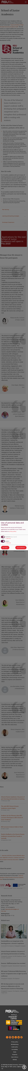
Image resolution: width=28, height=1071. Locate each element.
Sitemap (15, 1059)
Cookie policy (14, 1047)
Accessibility (15, 1049)
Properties (14, 1054)
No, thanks (5, 547)
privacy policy (12, 531)
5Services (8, 542)
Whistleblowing (14, 1044)
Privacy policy (14, 1042)
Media (14, 1052)
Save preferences (21, 547)
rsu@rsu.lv (19, 1066)
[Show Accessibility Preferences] (24, 1067)
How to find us (14, 1057)
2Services (8, 538)
